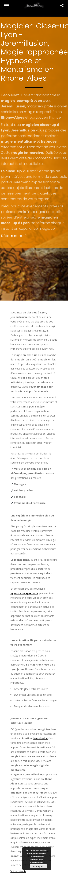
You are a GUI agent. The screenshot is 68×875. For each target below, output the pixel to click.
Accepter (38, 866)
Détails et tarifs (14, 235)
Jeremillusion (40, 738)
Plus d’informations (36, 861)
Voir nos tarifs (18, 871)
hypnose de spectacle (24, 593)
